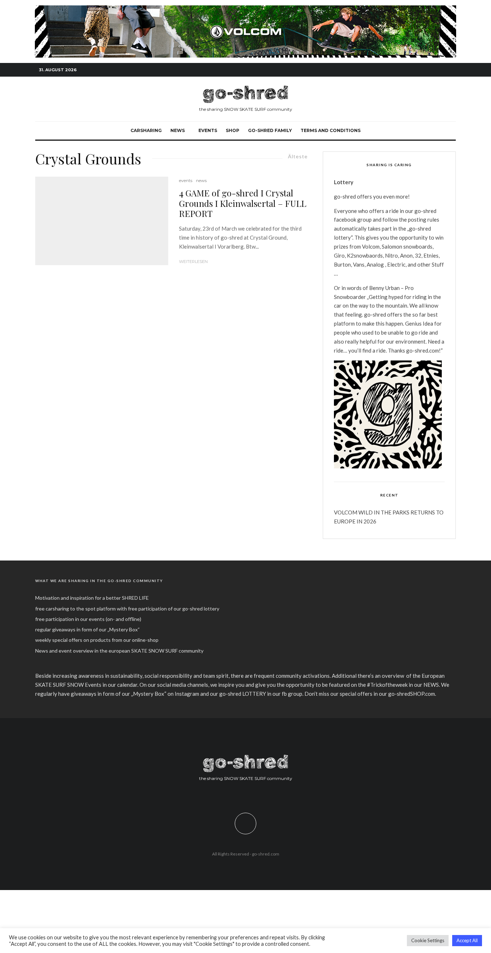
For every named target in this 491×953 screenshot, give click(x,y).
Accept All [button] (467, 940)
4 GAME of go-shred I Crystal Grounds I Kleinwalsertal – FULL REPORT (242, 203)
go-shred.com (265, 854)
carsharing (146, 130)
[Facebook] (418, 70)
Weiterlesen (193, 261)
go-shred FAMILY (270, 130)
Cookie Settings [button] (427, 940)
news (201, 180)
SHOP (232, 130)
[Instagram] (428, 70)
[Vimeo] (439, 70)
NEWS (177, 130)
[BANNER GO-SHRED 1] (245, 9)
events (207, 130)
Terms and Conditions (330, 130)
